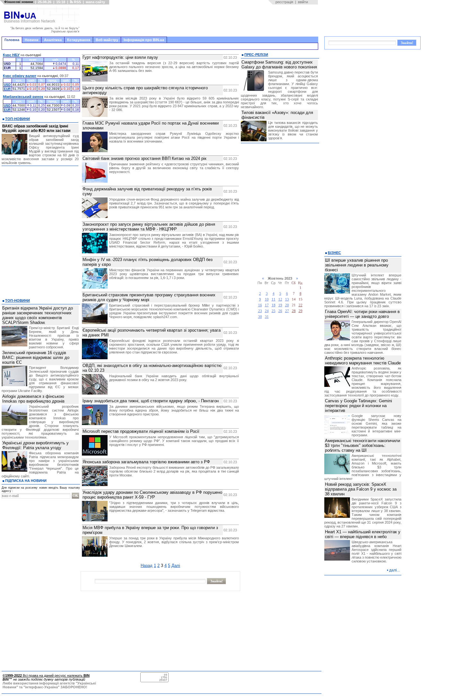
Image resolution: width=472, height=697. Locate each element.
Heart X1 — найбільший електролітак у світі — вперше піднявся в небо (362, 534)
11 (273, 299)
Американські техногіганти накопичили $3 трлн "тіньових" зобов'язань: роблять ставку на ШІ (362, 445)
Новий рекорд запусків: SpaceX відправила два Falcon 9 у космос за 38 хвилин (361, 489)
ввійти (303, 2)
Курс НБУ (11, 55)
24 (267, 311)
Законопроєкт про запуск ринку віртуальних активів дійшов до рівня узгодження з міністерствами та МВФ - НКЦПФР (149, 226)
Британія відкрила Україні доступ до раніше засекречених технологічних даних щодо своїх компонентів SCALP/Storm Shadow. (37, 315)
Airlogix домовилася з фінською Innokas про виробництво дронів (33, 399)
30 (260, 316)
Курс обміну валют (19, 76)
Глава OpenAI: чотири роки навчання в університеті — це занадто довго (362, 314)
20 (287, 305)
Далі (175, 565)
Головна (11, 40)
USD (7, 84)
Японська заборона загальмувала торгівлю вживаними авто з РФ (146, 461)
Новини (32, 40)
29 (300, 311)
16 (260, 305)
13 (287, 299)
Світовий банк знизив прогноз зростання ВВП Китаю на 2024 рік (144, 158)
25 (273, 311)
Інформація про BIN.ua (144, 40)
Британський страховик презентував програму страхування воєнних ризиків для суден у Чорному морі (149, 297)
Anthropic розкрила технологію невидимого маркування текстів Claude (363, 360)
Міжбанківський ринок (23, 97)
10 (267, 299)
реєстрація (284, 2)
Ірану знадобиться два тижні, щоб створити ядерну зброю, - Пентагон (151, 400)
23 (260, 311)
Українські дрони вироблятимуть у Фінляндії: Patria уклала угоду (35, 445)
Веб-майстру (107, 40)
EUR (7, 89)
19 (280, 305)
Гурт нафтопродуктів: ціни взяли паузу (120, 57)
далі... (394, 570)
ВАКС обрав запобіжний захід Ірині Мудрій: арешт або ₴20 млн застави (36, 128)
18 (273, 305)
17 (267, 305)
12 (280, 299)
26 (280, 311)
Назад (147, 565)
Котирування (78, 40)
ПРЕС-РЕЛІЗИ (256, 55)
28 (294, 311)
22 (300, 305)
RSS (77, 2)
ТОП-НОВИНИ (17, 119)
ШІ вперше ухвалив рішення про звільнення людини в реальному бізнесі (357, 265)
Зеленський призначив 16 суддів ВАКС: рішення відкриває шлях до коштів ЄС (35, 357)
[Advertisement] (201, 20)
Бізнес (334, 253)
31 (267, 316)
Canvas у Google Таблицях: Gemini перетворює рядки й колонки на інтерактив (358, 405)
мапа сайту (95, 2)
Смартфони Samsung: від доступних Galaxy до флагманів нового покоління (279, 64)
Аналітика (53, 40)
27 (287, 311)
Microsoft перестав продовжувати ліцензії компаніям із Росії (141, 431)
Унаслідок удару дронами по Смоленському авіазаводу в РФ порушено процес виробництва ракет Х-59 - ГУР (152, 495)
